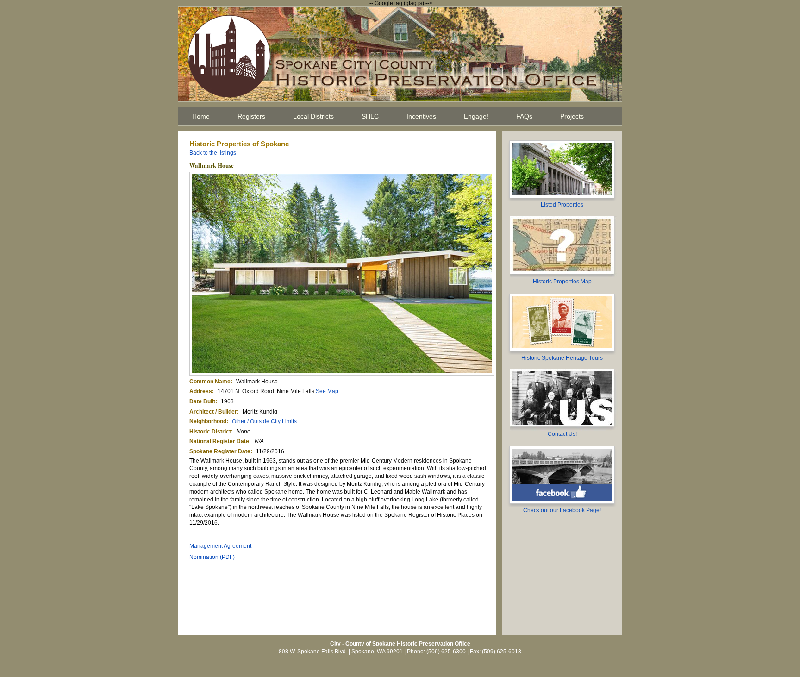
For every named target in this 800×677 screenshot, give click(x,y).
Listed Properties (562, 204)
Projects (572, 116)
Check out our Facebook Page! (562, 510)
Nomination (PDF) (212, 557)
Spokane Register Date (219, 451)
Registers (251, 116)
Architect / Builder (213, 411)
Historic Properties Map (562, 281)
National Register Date (219, 441)
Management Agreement (220, 546)
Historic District (210, 431)
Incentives (421, 116)
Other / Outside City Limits (264, 421)
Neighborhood (207, 421)
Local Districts (313, 116)
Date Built (202, 401)
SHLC (370, 116)
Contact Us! (562, 434)
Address (200, 391)
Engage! (476, 116)
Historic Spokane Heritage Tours (562, 358)
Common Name (210, 381)
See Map (327, 391)
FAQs (524, 116)
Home (201, 116)
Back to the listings (212, 153)
